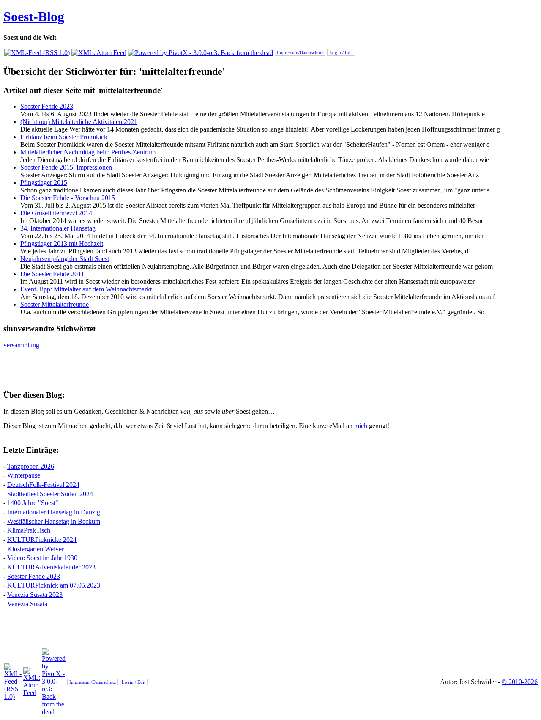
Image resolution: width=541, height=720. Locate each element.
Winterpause (23, 475)
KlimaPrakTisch (28, 530)
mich (360, 425)
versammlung (21, 345)
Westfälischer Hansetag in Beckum (53, 521)
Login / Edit (341, 52)
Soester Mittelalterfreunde (54, 304)
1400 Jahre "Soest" (32, 502)
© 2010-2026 (520, 681)
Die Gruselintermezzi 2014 (56, 213)
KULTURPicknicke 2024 (42, 539)
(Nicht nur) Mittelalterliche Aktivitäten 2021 (78, 121)
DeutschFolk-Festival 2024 (43, 484)
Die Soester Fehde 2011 (52, 274)
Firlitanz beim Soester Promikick (63, 136)
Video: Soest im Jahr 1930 (42, 557)
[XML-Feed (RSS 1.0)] (37, 52)
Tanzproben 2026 (30, 466)
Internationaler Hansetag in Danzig (53, 512)
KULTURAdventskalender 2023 (51, 567)
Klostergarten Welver (35, 548)
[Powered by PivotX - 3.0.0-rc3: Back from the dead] (200, 52)
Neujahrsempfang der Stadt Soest (64, 258)
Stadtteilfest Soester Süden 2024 (50, 493)
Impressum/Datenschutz (300, 52)
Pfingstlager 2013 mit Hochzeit (61, 243)
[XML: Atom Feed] (98, 52)
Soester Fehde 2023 (46, 106)
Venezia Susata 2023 (35, 594)
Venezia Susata (27, 603)
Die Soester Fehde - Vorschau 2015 (67, 197)
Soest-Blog (33, 16)
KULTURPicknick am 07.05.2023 (53, 585)
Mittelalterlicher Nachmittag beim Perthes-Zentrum (88, 152)
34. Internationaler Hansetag (58, 228)
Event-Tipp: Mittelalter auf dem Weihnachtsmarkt (86, 289)
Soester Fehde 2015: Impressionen (66, 167)
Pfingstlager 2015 (43, 182)
